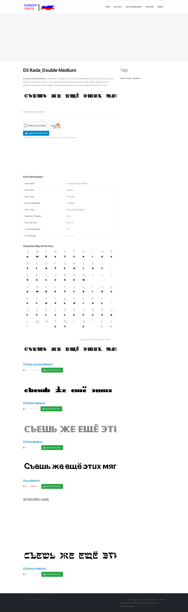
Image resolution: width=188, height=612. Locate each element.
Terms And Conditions (149, 600)
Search (160, 7)
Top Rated (149, 7)
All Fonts (118, 7)
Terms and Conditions (68, 137)
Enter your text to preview (34, 112)
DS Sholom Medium (34, 568)
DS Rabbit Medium (34, 403)
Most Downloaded (133, 7)
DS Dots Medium (32, 442)
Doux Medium (31, 480)
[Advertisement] (94, 37)
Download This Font (37, 133)
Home (107, 7)
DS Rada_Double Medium (38, 364)
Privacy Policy (133, 600)
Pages (163, 600)
